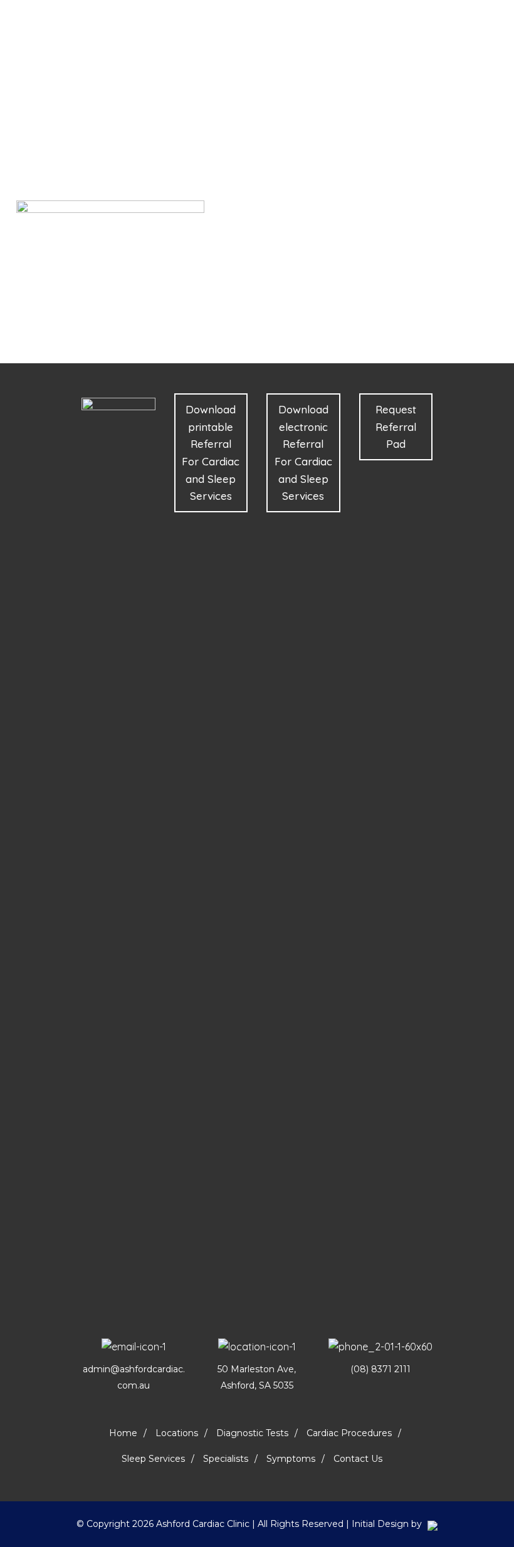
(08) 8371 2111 (380, 1369)
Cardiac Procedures (349, 1433)
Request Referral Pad (395, 426)
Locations (176, 1433)
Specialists (225, 1458)
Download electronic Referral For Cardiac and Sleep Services (303, 452)
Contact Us (357, 1458)
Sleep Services (153, 1458)
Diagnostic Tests (252, 1433)
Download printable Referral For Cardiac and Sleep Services (210, 452)
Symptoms (290, 1458)
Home (123, 1433)
